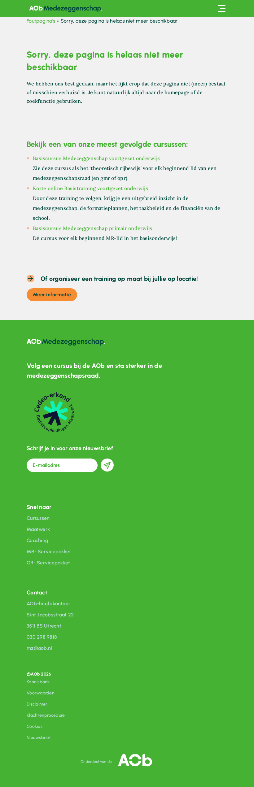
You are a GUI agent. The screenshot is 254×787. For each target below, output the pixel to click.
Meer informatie (52, 295)
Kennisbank (38, 682)
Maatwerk (38, 529)
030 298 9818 (42, 637)
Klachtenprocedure (46, 715)
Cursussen (38, 518)
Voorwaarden (41, 693)
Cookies (34, 726)
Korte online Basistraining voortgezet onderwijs (90, 188)
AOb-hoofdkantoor (48, 604)
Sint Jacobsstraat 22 (50, 615)
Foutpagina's (41, 21)
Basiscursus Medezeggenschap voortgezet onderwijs (96, 158)
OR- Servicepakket (48, 563)
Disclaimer (37, 704)
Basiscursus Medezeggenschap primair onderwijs (92, 228)
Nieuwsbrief (39, 737)
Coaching (37, 540)
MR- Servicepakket (49, 551)
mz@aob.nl (39, 648)
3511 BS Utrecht (44, 626)
